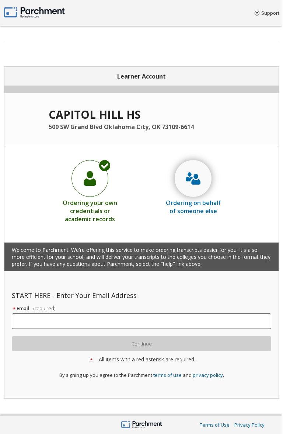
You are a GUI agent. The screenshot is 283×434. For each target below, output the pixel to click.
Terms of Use (215, 424)
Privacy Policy (249, 424)
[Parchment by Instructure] (141, 425)
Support (270, 13)
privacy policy (208, 375)
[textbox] (145, 321)
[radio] (90, 191)
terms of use (167, 375)
